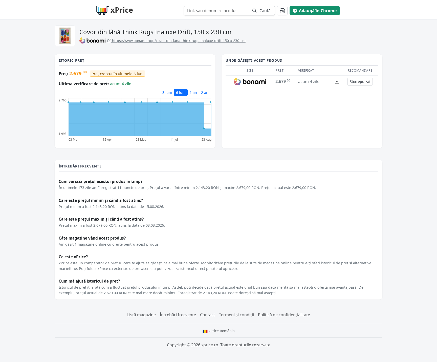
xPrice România (221, 330)
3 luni (167, 92)
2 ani (205, 92)
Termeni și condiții (236, 314)
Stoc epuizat (360, 81)
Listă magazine (141, 314)
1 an (193, 92)
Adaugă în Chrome (318, 10)
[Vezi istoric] (337, 82)
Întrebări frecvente (178, 314)
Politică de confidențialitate (284, 314)
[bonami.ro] (250, 81)
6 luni (181, 92)
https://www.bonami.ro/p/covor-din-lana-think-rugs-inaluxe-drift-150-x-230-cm (178, 40)
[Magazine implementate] (282, 10)
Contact (207, 314)
